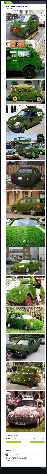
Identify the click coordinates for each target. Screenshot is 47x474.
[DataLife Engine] (2, 2)
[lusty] (6, 453)
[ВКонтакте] (6, 438)
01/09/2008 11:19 (9, 8)
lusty (10, 454)
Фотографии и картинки (16, 2)
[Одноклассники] (8, 438)
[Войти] (2, 5)
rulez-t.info (8, 2)
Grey (34, 438)
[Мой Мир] (9, 438)
